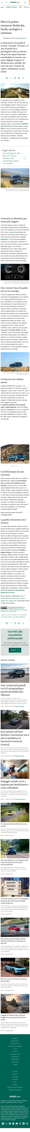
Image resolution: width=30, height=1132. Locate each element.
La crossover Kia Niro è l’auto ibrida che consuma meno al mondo (12, 158)
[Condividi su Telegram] (23, 78)
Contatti (15, 1074)
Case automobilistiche (18, 617)
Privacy (15, 1085)
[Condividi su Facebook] (7, 78)
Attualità (15, 1038)
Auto (2, 706)
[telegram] (27, 1124)
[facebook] (3, 1124)
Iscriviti (13, 650)
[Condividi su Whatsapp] (19, 78)
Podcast (15, 1051)
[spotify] (13, 1124)
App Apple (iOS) (15, 1044)
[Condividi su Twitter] (11, 78)
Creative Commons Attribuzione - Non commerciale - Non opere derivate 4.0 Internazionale (14, 610)
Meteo (10, 617)
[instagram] (20, 1124)
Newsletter (15, 1041)
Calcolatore (15, 1059)
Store (8, 2)
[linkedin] (24, 1124)
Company (15, 1072)
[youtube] (17, 1124)
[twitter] (6, 1124)
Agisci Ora (15, 1062)
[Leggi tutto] (28, 660)
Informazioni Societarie (15, 1087)
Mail (15, 1082)
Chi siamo (15, 1077)
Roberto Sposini (21, 38)
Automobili (23, 615)
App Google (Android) (15, 1046)
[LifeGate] (15, 2)
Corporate (15, 1057)
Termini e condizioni (15, 1090)
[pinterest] (10, 1124)
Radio (15, 1049)
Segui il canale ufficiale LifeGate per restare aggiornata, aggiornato (13, 598)
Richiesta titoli (15, 1054)
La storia (15, 1079)
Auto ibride (4, 617)
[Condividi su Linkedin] (15, 78)
